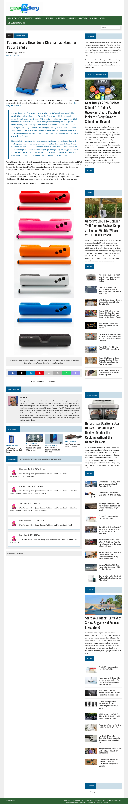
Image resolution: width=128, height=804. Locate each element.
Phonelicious (23, 469)
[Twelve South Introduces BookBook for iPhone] (73, 439)
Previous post (38, 381)
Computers (72, 18)
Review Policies (89, 800)
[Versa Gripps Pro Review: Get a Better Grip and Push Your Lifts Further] (91, 328)
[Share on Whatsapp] (66, 373)
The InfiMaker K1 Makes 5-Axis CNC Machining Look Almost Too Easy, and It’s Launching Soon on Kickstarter (110, 530)
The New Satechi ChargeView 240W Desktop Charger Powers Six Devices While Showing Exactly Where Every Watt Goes (110, 555)
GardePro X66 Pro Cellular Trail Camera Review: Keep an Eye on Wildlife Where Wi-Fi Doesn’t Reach (102, 227)
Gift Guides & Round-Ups (16, 23)
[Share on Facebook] (12, 373)
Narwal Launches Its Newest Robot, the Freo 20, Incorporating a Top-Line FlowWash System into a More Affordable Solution (110, 681)
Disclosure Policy (100, 800)
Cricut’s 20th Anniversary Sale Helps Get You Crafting (108, 517)
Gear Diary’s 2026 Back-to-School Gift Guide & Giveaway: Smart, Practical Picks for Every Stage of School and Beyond (102, 112)
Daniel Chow (23, 520)
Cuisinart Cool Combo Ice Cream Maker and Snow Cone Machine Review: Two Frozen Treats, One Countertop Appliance (109, 361)
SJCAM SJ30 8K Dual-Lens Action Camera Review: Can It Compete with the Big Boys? (109, 372)
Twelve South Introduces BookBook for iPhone (72, 445)
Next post (52, 381)
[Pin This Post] (39, 373)
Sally (20, 503)
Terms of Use (91, 802)
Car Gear (38, 18)
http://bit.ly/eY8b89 (17, 476)
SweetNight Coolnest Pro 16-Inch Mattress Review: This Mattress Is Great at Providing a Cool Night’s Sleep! (109, 506)
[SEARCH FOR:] (111, 27)
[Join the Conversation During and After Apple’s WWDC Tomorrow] (34, 440)
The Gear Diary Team (77, 800)
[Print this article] (57, 373)
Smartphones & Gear (15, 18)
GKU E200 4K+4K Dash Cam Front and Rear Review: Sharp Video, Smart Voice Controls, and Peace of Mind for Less (110, 290)
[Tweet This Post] (21, 373)
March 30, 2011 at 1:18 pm (36, 469)
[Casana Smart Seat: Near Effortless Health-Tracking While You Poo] (91, 729)
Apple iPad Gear (19, 53)
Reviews (89, 193)
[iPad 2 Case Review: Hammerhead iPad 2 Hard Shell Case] (54, 442)
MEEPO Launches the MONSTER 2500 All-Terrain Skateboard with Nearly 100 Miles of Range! (109, 716)
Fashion (102, 18)
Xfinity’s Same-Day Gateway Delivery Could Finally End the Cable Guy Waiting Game (110, 751)
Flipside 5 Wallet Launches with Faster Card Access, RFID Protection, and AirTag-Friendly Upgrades (108, 762)
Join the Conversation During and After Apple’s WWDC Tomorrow (33, 447)
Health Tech (49, 18)
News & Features (12, 445)
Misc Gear (93, 18)
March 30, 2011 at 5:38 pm (32, 535)
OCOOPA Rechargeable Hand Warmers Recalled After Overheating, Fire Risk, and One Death (108, 704)
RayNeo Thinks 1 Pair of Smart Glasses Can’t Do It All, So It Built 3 (110, 494)
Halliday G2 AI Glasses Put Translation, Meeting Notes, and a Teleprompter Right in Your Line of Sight (109, 739)
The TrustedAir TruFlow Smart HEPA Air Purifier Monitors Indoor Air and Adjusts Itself (110, 578)
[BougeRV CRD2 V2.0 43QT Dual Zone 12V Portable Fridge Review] (91, 351)
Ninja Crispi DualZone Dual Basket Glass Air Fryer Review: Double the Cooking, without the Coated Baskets (109, 278)
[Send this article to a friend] (48, 373)
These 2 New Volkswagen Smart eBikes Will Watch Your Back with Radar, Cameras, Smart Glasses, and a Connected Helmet (110, 543)
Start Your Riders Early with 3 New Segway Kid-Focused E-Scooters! (103, 622)
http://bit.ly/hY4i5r (41, 493)
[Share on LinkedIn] (30, 373)
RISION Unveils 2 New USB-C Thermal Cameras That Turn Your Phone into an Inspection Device (109, 692)
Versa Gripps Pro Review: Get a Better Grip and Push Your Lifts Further (108, 325)
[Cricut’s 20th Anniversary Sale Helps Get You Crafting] (91, 520)
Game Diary (83, 18)
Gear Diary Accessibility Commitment (76, 802)
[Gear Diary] (24, 8)
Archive (100, 802)
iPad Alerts (22, 486)
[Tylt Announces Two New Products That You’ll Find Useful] (11, 443)
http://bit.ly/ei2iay (40, 510)
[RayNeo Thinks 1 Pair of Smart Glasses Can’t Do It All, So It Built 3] (91, 497)
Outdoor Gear (61, 18)
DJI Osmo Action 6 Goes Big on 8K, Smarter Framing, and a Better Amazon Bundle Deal (109, 484)
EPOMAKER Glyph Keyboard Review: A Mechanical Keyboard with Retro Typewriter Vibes (110, 302)
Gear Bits (90, 590)
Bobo (20, 535)
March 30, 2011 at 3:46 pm (36, 486)
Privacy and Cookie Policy (114, 800)
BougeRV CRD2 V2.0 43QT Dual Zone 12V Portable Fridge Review (109, 348)
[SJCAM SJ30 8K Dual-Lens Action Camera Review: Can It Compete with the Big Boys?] (91, 375)
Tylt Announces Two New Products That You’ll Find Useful (14, 450)
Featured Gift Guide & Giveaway (96, 75)
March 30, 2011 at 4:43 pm (32, 503)
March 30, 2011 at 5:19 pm (36, 520)
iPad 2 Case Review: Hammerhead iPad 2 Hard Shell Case (53, 449)
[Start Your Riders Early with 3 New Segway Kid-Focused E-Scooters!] (103, 614)
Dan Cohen (17, 55)
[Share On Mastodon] (75, 373)
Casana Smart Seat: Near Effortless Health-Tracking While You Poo (110, 726)
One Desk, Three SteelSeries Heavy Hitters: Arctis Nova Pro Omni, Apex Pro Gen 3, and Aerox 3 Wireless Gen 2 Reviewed (110, 337)
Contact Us (107, 802)
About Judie (67, 800)
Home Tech (28, 18)
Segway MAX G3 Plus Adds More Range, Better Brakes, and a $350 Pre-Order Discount (109, 567)
